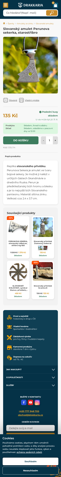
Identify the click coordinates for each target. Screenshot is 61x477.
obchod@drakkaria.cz (30, 415)
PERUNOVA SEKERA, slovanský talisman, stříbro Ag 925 (18, 243)
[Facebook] (23, 402)
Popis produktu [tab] (12, 156)
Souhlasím (31, 461)
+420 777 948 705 (29, 411)
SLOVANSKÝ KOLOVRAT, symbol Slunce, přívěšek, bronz (18, 289)
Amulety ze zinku (25, 23)
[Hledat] (51, 13)
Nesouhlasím (30, 470)
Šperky (11, 23)
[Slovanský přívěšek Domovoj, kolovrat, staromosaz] (45, 248)
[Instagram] (37, 402)
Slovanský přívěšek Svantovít (43, 287)
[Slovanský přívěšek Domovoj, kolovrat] (40, 248)
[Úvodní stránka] (4, 23)
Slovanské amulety (45, 23)
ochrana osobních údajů (29, 452)
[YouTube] (30, 402)
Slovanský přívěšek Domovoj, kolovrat (43, 242)
